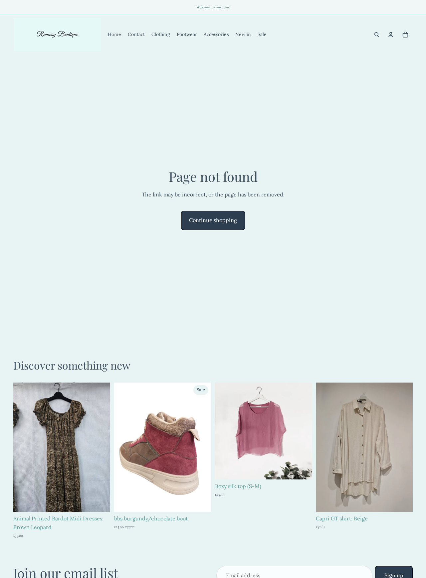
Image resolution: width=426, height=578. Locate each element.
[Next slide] (100, 447)
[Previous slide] (23, 447)
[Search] (376, 34)
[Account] (390, 34)
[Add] (100, 502)
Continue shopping (213, 220)
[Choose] (201, 502)
